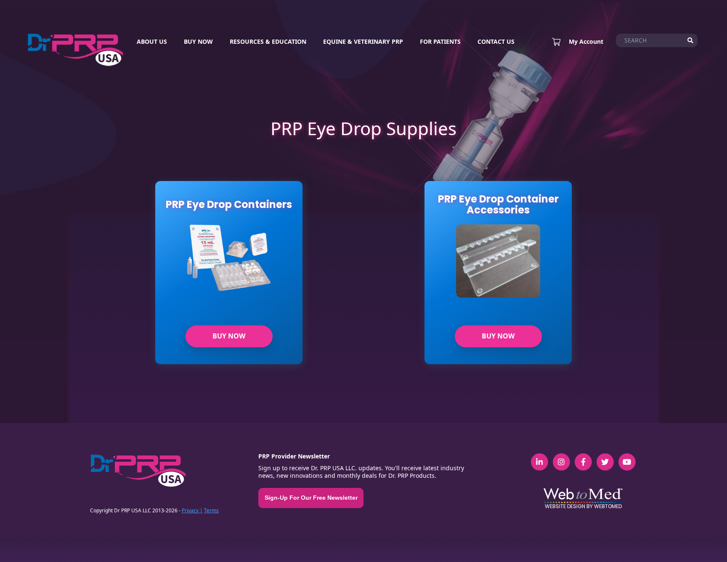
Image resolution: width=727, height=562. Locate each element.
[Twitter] (605, 457)
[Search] (690, 40)
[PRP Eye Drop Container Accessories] (498, 266)
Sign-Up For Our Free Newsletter (311, 497)
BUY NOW (228, 336)
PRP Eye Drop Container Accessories (498, 205)
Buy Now (198, 41)
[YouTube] (627, 457)
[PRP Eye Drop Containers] (229, 266)
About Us (152, 41)
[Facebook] (583, 457)
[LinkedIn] (539, 457)
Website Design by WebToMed (583, 506)
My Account (586, 41)
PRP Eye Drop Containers (229, 204)
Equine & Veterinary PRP (363, 41)
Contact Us (496, 41)
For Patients (440, 41)
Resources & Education (268, 41)
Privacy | (192, 510)
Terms (211, 510)
